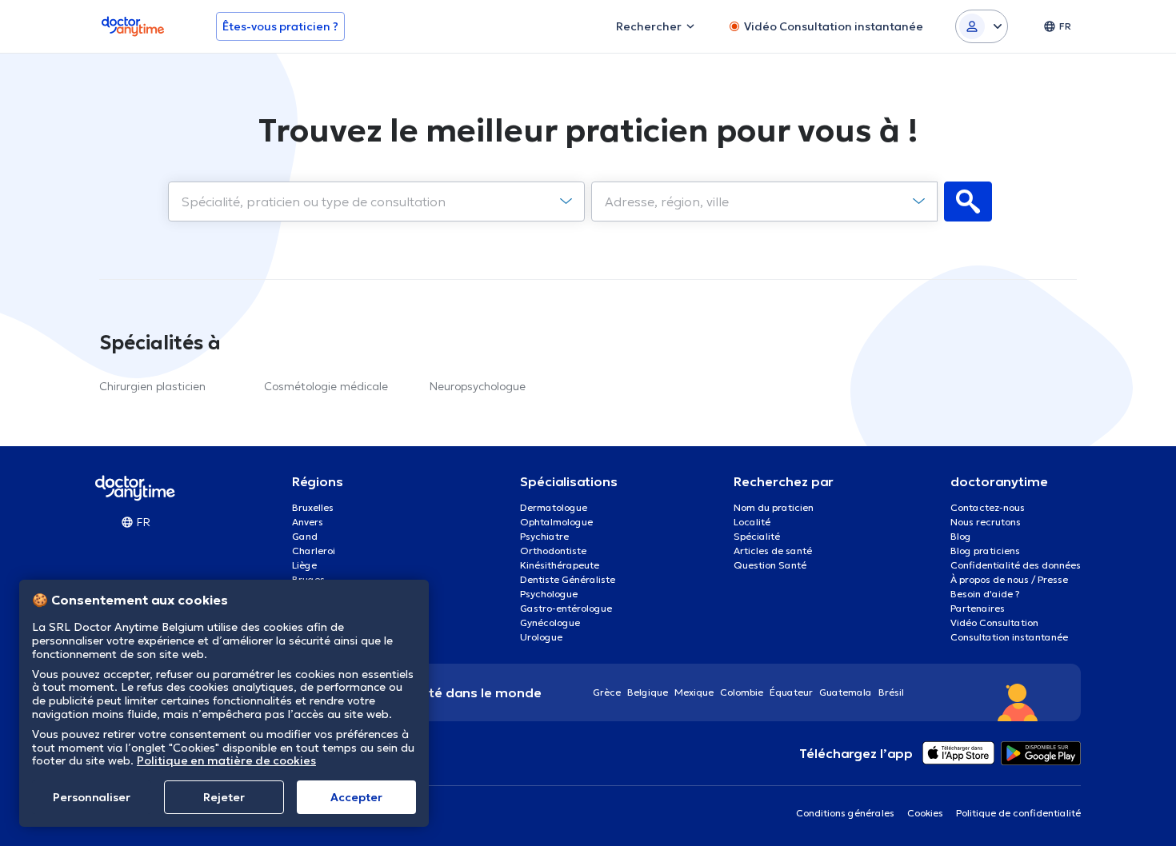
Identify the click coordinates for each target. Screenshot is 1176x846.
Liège (304, 565)
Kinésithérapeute (559, 565)
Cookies (925, 813)
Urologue (541, 637)
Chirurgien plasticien (152, 386)
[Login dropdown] (981, 26)
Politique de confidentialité (1018, 813)
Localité (752, 522)
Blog (960, 536)
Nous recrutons (985, 522)
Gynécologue (550, 623)
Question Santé (770, 565)
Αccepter (356, 797)
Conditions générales (845, 813)
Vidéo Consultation (994, 623)
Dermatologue (553, 507)
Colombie (741, 692)
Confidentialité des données (1015, 565)
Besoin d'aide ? (985, 594)
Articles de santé (773, 551)
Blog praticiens (985, 551)
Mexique (694, 692)
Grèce (607, 692)
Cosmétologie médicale (326, 386)
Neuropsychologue (478, 386)
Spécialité (757, 536)
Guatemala (845, 692)
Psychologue (549, 594)
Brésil (891, 692)
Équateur (791, 692)
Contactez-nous (987, 507)
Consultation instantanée (1009, 637)
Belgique (647, 692)
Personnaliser (91, 797)
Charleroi (313, 551)
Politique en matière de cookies (226, 760)
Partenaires (977, 608)
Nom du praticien (774, 507)
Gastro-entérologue (566, 608)
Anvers (307, 522)
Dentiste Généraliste (567, 579)
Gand (305, 536)
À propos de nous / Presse (1009, 579)
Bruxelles (313, 507)
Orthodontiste (553, 551)
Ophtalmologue (556, 522)
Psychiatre (544, 536)
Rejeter (224, 797)
